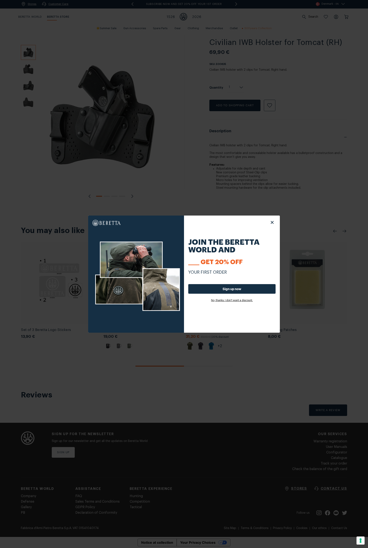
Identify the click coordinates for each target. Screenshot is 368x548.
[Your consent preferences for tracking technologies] (360, 540)
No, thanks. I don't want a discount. (232, 300)
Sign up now (232, 289)
